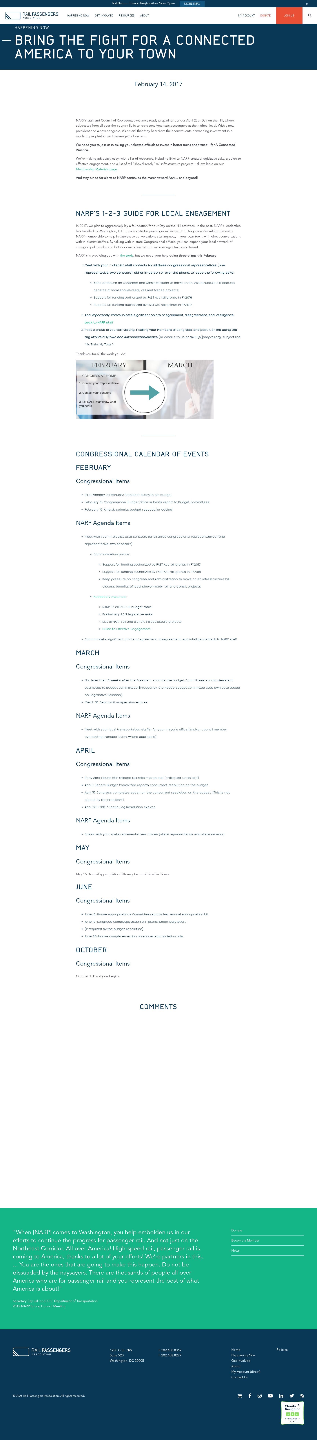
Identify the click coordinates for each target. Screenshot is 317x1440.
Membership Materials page (96, 169)
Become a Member (245, 1240)
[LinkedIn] (282, 1396)
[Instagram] (260, 1396)
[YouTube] (271, 1396)
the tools (126, 255)
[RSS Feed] (302, 1396)
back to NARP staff (99, 322)
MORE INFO (192, 3)
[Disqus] (158, 1056)
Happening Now (78, 15)
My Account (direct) (245, 1372)
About (144, 15)
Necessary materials (110, 596)
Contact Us (239, 1377)
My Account (246, 15)
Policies (282, 1350)
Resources (127, 15)
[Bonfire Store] (240, 1396)
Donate (265, 15)
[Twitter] (292, 1396)
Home (235, 1350)
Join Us (289, 15)
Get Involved (104, 15)
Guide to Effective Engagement (126, 629)
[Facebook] (250, 1396)
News (235, 1251)
